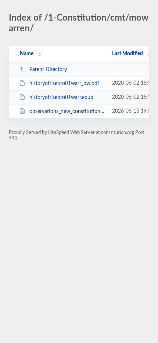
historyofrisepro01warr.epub (61, 97)
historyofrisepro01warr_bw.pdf (64, 83)
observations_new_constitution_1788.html (67, 111)
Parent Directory (48, 69)
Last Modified (127, 53)
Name (26, 53)
